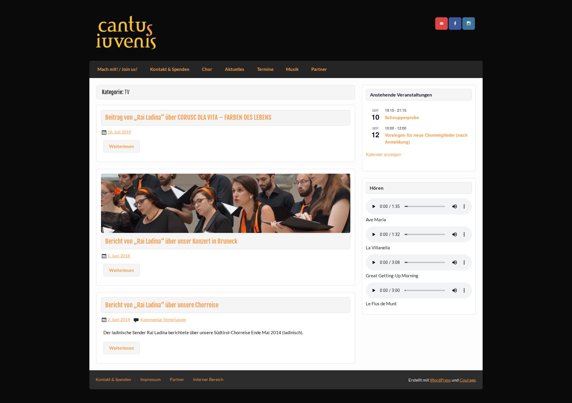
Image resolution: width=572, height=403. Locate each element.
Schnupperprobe (402, 117)
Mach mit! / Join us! (117, 69)
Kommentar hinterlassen (163, 319)
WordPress (440, 379)
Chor (207, 69)
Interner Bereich (208, 379)
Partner (319, 69)
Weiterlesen (121, 146)
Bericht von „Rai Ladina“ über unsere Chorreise (161, 305)
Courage (467, 379)
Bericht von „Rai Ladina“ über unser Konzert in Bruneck (171, 241)
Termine (265, 69)
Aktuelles (234, 69)
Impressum (150, 379)
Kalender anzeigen (383, 154)
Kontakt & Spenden (169, 69)
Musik (292, 69)
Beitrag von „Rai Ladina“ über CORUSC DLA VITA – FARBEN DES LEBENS (188, 117)
